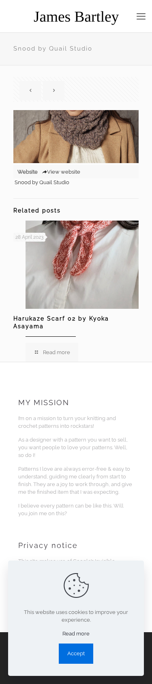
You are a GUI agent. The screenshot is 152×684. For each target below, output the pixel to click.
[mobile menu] (141, 16)
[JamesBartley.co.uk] (76, 16)
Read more (76, 634)
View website (63, 172)
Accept (76, 653)
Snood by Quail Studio (42, 182)
